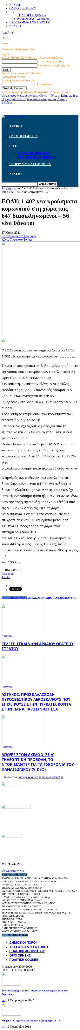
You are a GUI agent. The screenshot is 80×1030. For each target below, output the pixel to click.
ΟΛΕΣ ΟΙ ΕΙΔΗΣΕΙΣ (22, 8)
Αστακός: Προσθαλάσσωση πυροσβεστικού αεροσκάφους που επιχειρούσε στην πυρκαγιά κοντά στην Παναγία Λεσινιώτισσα (36, 701)
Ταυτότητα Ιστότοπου (29, 947)
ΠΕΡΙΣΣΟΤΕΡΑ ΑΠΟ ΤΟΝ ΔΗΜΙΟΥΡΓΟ (52, 597)
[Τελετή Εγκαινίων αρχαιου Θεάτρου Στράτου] (23, 632)
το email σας (45, 84)
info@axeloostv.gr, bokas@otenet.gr (40, 777)
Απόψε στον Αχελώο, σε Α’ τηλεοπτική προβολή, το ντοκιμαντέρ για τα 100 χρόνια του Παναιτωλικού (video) (38, 762)
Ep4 (3, 1000)
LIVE (13, 11)
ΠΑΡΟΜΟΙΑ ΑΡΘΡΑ (14, 597)
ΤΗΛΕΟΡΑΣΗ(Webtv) (31, 15)
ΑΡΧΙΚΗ (15, 4)
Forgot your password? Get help (21, 73)
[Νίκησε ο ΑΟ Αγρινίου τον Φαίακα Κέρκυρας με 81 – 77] (11, 1014)
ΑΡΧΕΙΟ (15, 25)
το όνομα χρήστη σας (50, 61)
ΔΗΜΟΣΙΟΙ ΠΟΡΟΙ (23, 942)
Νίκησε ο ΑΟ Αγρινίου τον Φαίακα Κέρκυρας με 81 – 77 (31, 1020)
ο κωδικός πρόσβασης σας (53, 65)
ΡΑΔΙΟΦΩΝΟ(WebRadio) (33, 18)
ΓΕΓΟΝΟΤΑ (7, 636)
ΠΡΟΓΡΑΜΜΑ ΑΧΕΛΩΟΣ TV (29, 22)
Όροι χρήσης (20, 955)
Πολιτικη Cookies (23, 960)
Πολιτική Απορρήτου (27, 951)
